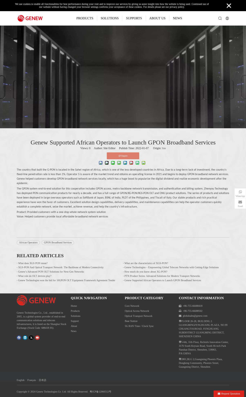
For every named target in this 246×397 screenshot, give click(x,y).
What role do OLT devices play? (34, 276)
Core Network (132, 306)
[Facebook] (19, 337)
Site (164, 148)
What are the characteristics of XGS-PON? (146, 263)
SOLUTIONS (110, 18)
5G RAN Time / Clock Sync (139, 326)
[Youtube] (37, 337)
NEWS (177, 18)
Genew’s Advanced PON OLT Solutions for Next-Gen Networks (51, 271)
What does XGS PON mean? (33, 263)
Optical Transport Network (138, 316)
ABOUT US (157, 18)
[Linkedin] (25, 337)
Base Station (131, 321)
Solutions (75, 316)
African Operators (28, 242)
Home (74, 306)
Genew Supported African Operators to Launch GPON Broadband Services (162, 280)
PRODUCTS (84, 18)
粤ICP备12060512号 (100, 391)
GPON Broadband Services (58, 242)
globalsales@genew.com (195, 316)
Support (75, 321)
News (73, 331)
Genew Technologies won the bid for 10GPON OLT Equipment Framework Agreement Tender (66, 280)
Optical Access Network (137, 311)
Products (75, 311)
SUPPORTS (134, 18)
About (74, 326)
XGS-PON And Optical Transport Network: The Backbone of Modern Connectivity (61, 267)
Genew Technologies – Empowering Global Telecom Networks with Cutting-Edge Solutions (171, 267)
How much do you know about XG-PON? (145, 271)
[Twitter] (31, 337)
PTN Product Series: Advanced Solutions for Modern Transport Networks (162, 276)
